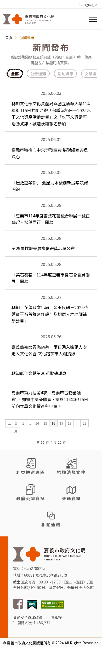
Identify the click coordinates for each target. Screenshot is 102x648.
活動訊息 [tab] (65, 73)
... (30, 423)
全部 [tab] (15, 73)
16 (53, 423)
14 (37, 423)
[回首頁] (28, 19)
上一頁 (13, 423)
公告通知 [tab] (38, 73)
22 (84, 423)
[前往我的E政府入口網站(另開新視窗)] (32, 604)
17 (61, 423)
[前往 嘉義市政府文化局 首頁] (49, 553)
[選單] (93, 19)
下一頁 (12, 431)
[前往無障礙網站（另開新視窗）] (52, 604)
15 (45, 423)
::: (8, 38)
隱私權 (56, 617)
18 (69, 423)
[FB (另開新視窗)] (18, 607)
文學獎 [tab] (91, 73)
